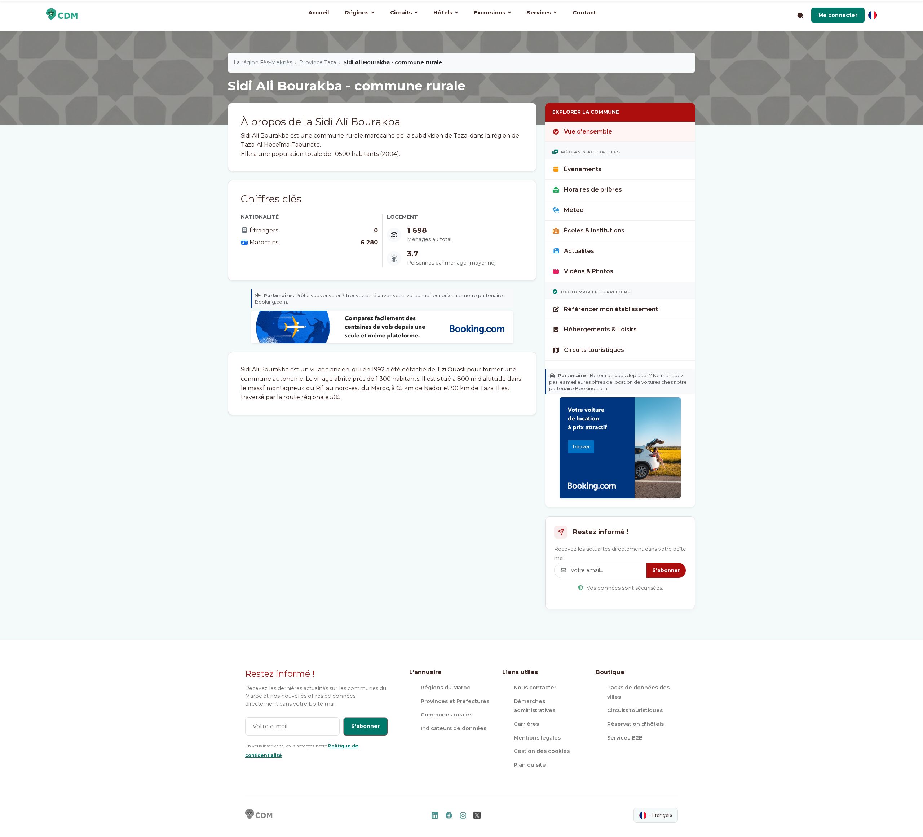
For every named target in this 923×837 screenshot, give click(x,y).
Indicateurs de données (453, 728)
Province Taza (317, 62)
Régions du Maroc (445, 687)
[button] (838, 15)
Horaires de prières (593, 189)
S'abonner (666, 570)
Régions (357, 12)
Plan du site (530, 765)
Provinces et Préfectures (455, 701)
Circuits (401, 12)
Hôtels (442, 12)
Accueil (318, 12)
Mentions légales (537, 737)
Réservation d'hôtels (635, 724)
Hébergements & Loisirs (600, 329)
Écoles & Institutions (594, 230)
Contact (584, 12)
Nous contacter (535, 687)
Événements (582, 169)
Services (539, 12)
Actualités (579, 251)
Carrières (526, 724)
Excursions (489, 12)
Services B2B (625, 737)
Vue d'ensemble (588, 131)
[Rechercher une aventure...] (800, 15)
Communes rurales (446, 714)
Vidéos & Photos (588, 271)
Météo (574, 209)
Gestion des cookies (542, 751)
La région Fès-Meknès (263, 62)
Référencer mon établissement (611, 309)
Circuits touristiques (594, 349)
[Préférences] (872, 15)
